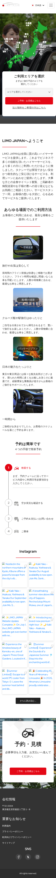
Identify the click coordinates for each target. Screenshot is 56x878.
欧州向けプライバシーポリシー (17, 837)
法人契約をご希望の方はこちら (29, 107)
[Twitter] (28, 857)
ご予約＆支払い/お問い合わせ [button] (31, 518)
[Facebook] (19, 857)
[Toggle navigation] (51, 5)
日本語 (38, 5)
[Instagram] (37, 857)
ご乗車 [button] (18, 531)
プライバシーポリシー (12, 831)
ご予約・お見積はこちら (29, 100)
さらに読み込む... (28, 700)
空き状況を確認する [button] (25, 503)
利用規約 (6, 825)
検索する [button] (19, 468)
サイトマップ (8, 842)
